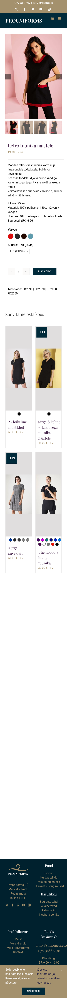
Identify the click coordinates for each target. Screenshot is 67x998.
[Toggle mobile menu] (60, 19)
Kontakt (18, 952)
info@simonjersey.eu (43, 3)
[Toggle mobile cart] (52, 19)
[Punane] (52, 544)
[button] (11, 236)
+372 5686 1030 (22, 3)
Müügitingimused (49, 882)
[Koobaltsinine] (55, 540)
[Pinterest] (18, 905)
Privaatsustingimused (50, 886)
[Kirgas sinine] (59, 540)
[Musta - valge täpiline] (19, 540)
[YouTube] (23, 905)
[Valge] (44, 544)
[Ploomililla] (39, 544)
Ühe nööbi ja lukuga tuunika (48, 557)
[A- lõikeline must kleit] (19, 368)
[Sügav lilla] (38, 540)
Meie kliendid (18, 943)
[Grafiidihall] (48, 544)
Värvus (12, 229)
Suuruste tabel (49, 901)
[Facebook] (12, 905)
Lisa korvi (44, 271)
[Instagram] (29, 905)
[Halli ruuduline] (23, 540)
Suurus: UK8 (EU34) (21, 245)
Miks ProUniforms (18, 948)
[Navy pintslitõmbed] (10, 540)
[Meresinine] (46, 540)
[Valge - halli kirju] (27, 540)
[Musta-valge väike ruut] (14, 540)
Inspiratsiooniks (49, 914)
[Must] (19, 414)
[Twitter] (7, 905)
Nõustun (33, 991)
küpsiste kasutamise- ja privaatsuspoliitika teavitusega (48, 976)
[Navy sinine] (51, 540)
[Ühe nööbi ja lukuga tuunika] (49, 494)
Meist (18, 939)
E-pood (48, 873)
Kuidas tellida (49, 877)
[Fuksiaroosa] (42, 540)
